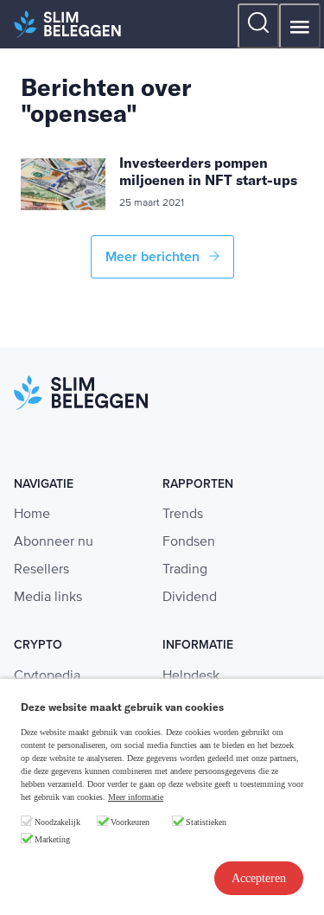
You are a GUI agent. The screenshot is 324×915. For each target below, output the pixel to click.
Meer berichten (154, 257)
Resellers (41, 570)
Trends (182, 514)
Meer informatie (135, 797)
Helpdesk (190, 676)
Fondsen (188, 542)
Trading (184, 570)
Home (32, 514)
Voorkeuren (130, 822)
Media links (48, 598)
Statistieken (206, 822)
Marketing (52, 839)
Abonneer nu (53, 542)
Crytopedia (47, 676)
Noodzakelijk (57, 822)
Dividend (189, 598)
